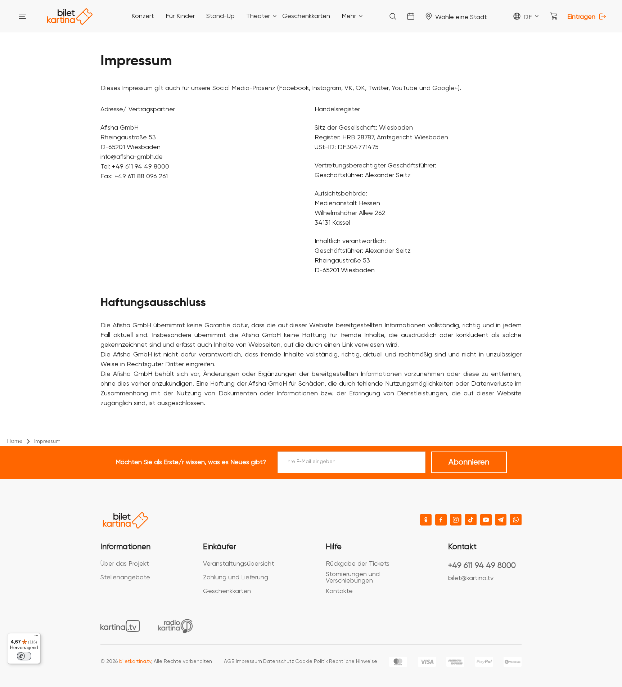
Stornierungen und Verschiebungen (353, 577)
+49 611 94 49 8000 (482, 566)
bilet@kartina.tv (470, 578)
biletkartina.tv (135, 661)
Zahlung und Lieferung (235, 577)
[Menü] (36, 637)
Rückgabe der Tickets (357, 564)
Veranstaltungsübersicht (238, 564)
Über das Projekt (124, 564)
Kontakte (339, 591)
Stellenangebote (125, 577)
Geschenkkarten (227, 591)
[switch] (24, 656)
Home (15, 441)
